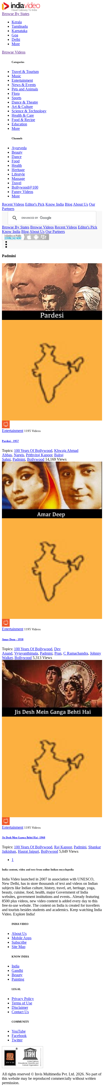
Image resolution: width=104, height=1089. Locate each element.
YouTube (19, 1031)
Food (16, 161)
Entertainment (22, 80)
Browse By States (15, 14)
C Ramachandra (75, 653)
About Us (80, 204)
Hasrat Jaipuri (28, 851)
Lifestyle (18, 174)
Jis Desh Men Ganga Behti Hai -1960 (23, 837)
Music (16, 76)
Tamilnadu (20, 26)
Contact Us (20, 1012)
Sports (16, 98)
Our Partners (55, 231)
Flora (16, 93)
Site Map (18, 947)
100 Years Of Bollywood (33, 450)
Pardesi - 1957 (10, 440)
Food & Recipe (23, 120)
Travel (16, 183)
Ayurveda (19, 148)
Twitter (17, 1040)
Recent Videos (13, 204)
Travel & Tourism (25, 72)
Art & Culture (22, 107)
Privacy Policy (23, 999)
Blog (68, 204)
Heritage (18, 170)
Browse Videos (13, 52)
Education (19, 124)
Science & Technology (29, 111)
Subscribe (19, 942)
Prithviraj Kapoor (39, 455)
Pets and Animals (25, 89)
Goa (15, 35)
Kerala (17, 22)
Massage (18, 178)
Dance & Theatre (25, 102)
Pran (57, 653)
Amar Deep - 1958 (12, 639)
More (16, 44)
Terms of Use (22, 1003)
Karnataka (19, 31)
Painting (18, 979)
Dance (17, 157)
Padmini (19, 459)
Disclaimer (20, 1007)
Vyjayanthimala (26, 653)
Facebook (19, 1036)
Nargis (19, 455)
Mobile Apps (21, 938)
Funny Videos (22, 192)
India (15, 966)
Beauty (17, 152)
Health (17, 165)
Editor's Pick (35, 204)
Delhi (16, 39)
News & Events (24, 85)
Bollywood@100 (25, 187)
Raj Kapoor (63, 847)
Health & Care (23, 115)
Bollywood (35, 459)
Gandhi (17, 970)
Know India (54, 204)
